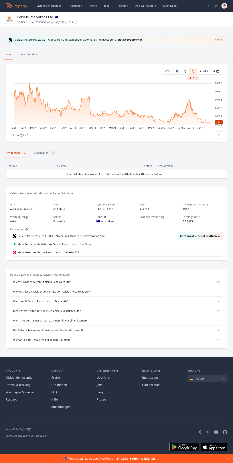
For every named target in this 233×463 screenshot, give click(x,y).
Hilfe (54, 399)
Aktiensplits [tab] (44, 152)
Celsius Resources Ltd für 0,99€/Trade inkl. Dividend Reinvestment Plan (61, 236)
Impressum (150, 378)
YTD (167, 71)
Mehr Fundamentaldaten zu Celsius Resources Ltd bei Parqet (55, 244)
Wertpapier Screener (20, 392)
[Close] (228, 458)
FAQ (54, 392)
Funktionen (75, 5)
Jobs (99, 385)
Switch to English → (144, 459)
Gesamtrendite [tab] (28, 54)
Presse (101, 399)
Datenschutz (151, 385)
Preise (93, 5)
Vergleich (22, 135)
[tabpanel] (116, 103)
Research (12, 399)
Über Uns (103, 378)
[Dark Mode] (216, 6)
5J (193, 72)
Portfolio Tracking (18, 385)
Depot (170, 5)
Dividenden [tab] (15, 152)
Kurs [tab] (8, 54)
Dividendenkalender (48, 5)
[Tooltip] (104, 216)
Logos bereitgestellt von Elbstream (27, 435)
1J (177, 71)
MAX (205, 71)
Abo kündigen (61, 407)
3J (185, 71)
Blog (100, 392)
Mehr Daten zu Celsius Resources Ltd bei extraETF (48, 252)
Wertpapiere (145, 5)
